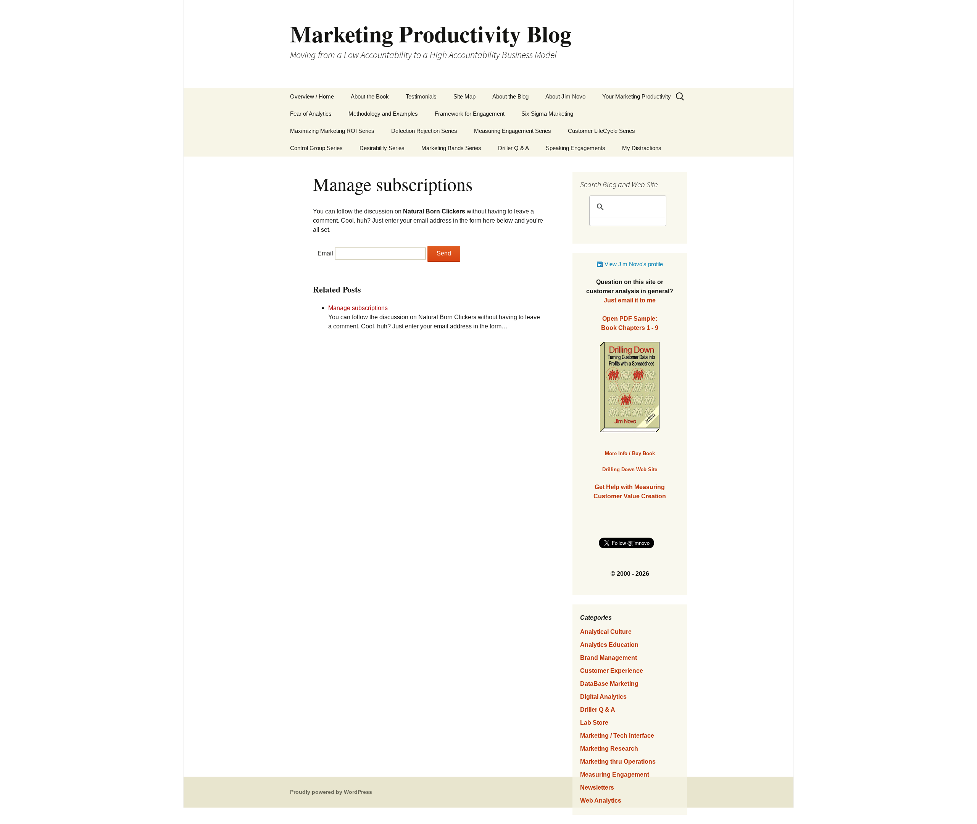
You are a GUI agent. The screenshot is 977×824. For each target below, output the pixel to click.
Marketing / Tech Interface (617, 735)
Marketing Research (609, 748)
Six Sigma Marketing (547, 113)
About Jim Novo (565, 96)
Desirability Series (382, 148)
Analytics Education (609, 644)
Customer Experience (611, 670)
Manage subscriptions (358, 308)
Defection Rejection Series (424, 131)
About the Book (370, 96)
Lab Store (594, 722)
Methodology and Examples (383, 113)
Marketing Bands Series (451, 148)
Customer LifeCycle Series (601, 131)
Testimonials (421, 96)
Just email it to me (630, 300)
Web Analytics (600, 800)
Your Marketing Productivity (636, 96)
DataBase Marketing (609, 683)
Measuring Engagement (614, 774)
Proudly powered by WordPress (331, 792)
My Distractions (641, 148)
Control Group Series (316, 148)
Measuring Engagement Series (512, 131)
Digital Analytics (603, 696)
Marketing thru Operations (618, 761)
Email (325, 253)
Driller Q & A (513, 148)
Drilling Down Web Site (629, 469)
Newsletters (597, 787)
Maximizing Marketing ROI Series (332, 131)
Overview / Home (312, 96)
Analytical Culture (606, 632)
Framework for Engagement (470, 113)
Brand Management (608, 657)
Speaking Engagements (575, 148)
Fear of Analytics (311, 113)
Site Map (464, 96)
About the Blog (510, 96)
